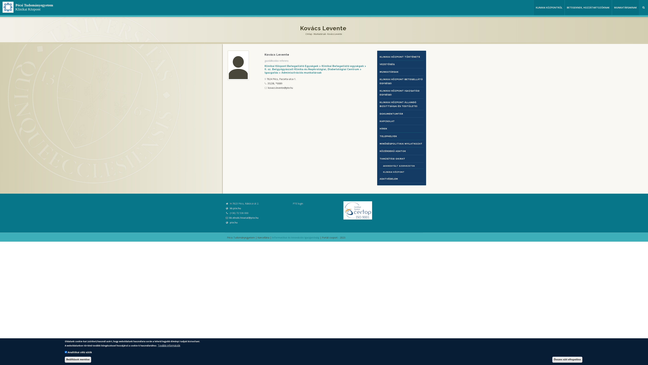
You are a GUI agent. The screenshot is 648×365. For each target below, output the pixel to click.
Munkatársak (320, 34)
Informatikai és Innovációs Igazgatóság (295, 237)
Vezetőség (387, 64)
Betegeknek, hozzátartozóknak (588, 7)
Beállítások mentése (78, 359)
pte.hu (234, 222)
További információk (169, 345)
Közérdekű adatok (393, 151)
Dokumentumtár (391, 114)
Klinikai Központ (393, 172)
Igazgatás (271, 72)
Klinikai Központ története (400, 57)
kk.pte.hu (235, 208)
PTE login (298, 203)
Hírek (383, 128)
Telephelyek (388, 136)
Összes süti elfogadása (567, 359)
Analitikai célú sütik (80, 352)
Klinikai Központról (549, 7)
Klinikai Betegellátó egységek (343, 66)
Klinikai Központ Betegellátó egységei (401, 81)
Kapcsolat (387, 121)
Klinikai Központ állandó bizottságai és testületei (398, 104)
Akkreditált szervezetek (399, 166)
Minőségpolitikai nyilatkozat (401, 143)
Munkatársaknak (625, 7)
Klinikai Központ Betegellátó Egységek (291, 66)
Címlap (308, 34)
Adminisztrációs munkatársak (301, 72)
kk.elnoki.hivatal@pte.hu (244, 217)
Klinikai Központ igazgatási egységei (400, 93)
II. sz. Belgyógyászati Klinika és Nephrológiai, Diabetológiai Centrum (312, 69)
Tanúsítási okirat (392, 158)
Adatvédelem (389, 179)
